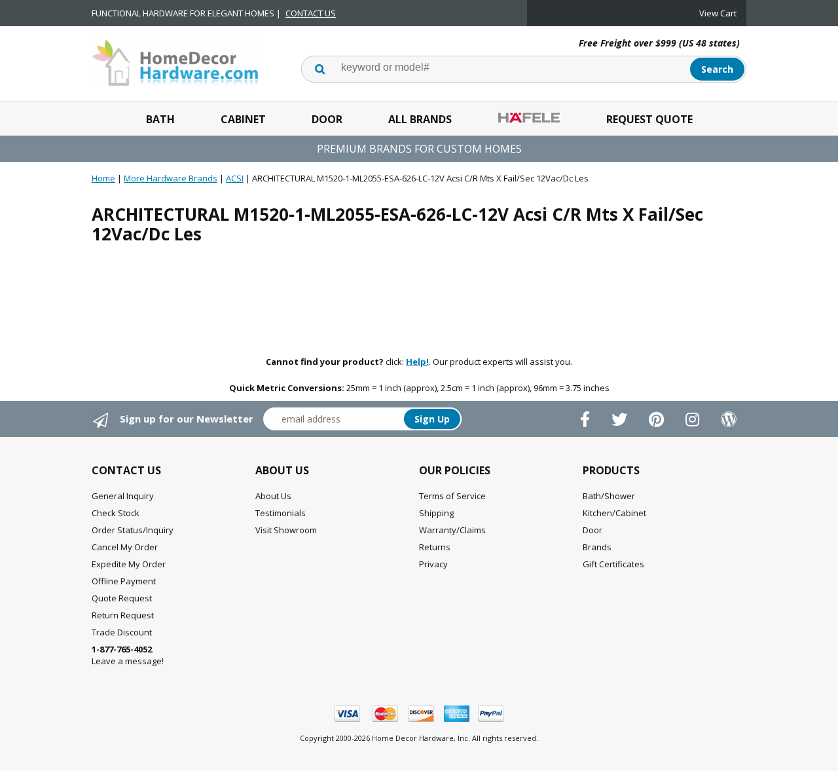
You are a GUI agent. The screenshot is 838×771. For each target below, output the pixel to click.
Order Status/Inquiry (132, 530)
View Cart (718, 13)
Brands (597, 547)
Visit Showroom (286, 530)
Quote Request (122, 598)
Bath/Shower (609, 496)
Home (103, 178)
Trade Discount (122, 632)
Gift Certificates (613, 564)
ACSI (235, 178)
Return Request (123, 615)
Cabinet (243, 119)
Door (327, 119)
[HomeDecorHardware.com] (175, 61)
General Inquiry (123, 496)
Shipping (436, 513)
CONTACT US (310, 13)
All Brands (420, 119)
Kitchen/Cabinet (614, 513)
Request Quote (649, 119)
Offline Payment (124, 581)
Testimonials (280, 513)
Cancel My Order (125, 547)
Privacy (433, 564)
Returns (434, 547)
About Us (273, 496)
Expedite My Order (129, 564)
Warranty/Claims (452, 530)
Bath (160, 119)
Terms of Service (452, 496)
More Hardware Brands (170, 178)
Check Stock (115, 513)
